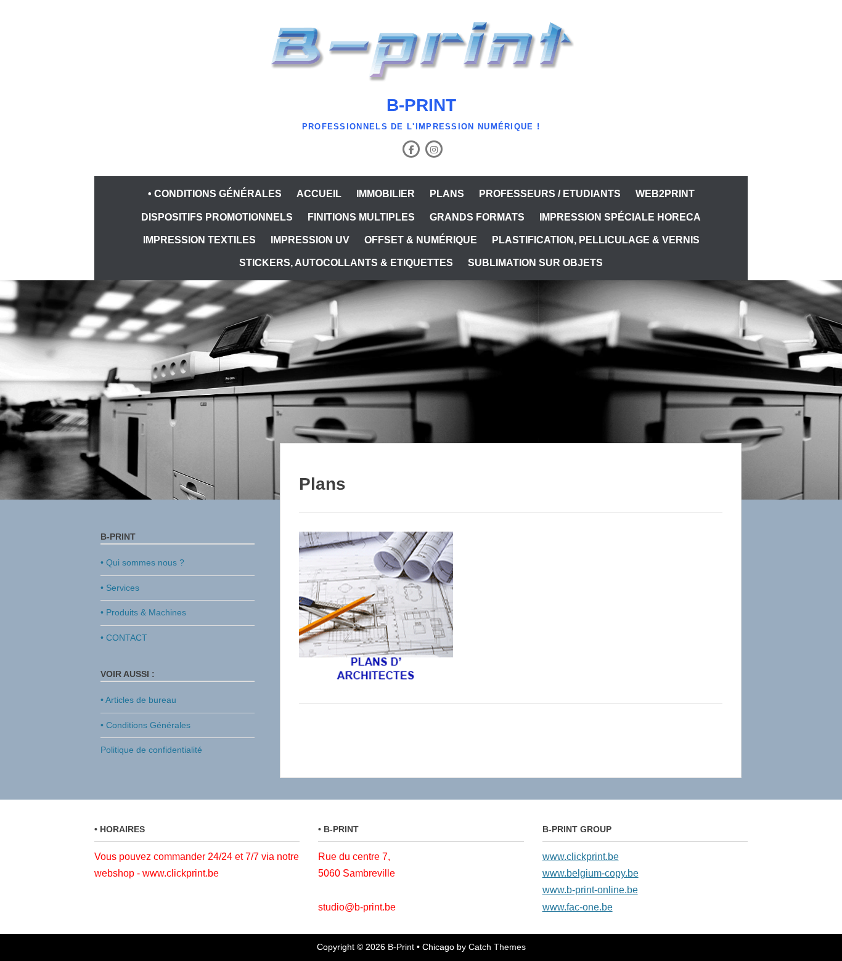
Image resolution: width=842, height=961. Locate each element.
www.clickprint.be (580, 856)
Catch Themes (497, 947)
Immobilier (385, 194)
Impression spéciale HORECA (620, 217)
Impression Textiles (199, 240)
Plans (447, 194)
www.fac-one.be (577, 907)
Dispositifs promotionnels (217, 217)
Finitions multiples (361, 217)
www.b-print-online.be (590, 890)
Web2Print (665, 194)
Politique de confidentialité (151, 750)
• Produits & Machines (143, 612)
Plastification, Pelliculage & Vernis (596, 240)
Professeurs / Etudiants (550, 194)
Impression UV (310, 240)
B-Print (421, 105)
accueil (318, 194)
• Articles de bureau (138, 700)
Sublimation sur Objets (535, 262)
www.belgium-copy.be (590, 873)
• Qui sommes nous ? (142, 562)
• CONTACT (123, 638)
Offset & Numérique (420, 240)
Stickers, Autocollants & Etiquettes (346, 262)
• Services (119, 588)
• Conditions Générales (215, 194)
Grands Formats (477, 217)
